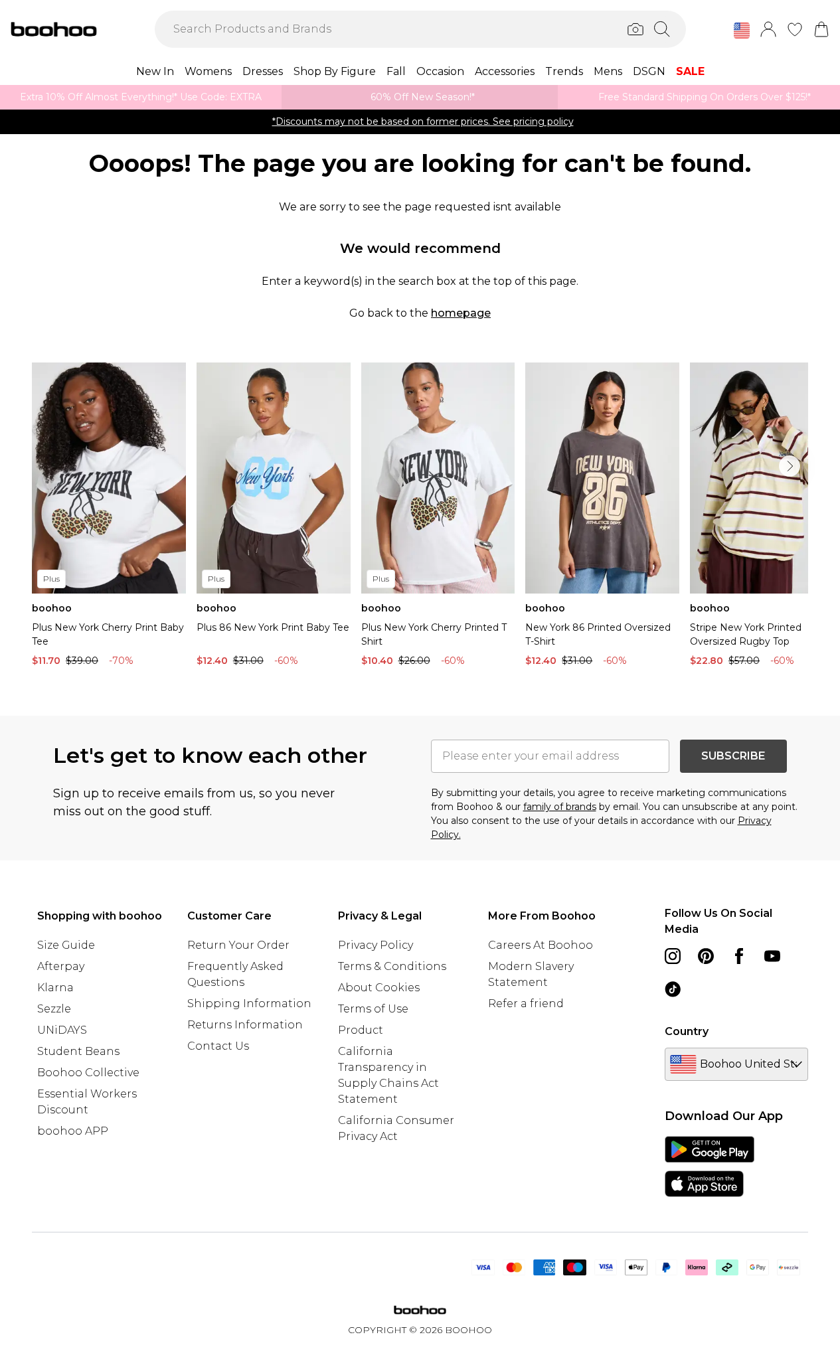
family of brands (559, 807)
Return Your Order (238, 945)
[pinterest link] (706, 956)
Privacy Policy (375, 945)
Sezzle (54, 1009)
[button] (741, 30)
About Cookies (379, 987)
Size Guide (66, 945)
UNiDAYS (62, 1030)
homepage (461, 313)
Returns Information (245, 1024)
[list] (420, 517)
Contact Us (218, 1046)
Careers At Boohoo (540, 945)
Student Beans (78, 1051)
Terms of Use (373, 1009)
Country (687, 1031)
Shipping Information (249, 1003)
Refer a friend (526, 1003)
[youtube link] (772, 956)
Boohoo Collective (88, 1072)
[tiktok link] (673, 989)
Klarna (55, 987)
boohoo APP (72, 1131)
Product (360, 1030)
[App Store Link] (709, 1166)
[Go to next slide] (789, 466)
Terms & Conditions (392, 966)
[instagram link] (673, 956)
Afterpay (60, 966)
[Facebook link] (739, 956)
